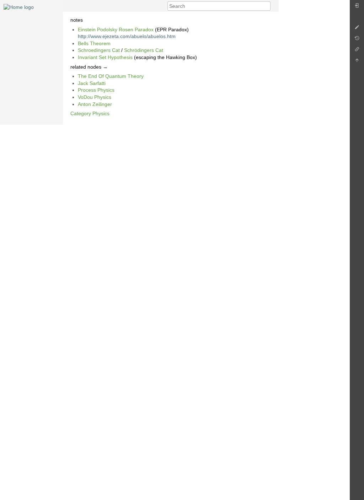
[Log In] (357, 7)
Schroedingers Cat (99, 50)
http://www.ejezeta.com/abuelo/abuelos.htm (127, 36)
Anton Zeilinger (95, 104)
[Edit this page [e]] (357, 28)
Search (266, 6)
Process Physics (96, 90)
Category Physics (89, 113)
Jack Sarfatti (92, 83)
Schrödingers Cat (143, 50)
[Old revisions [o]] (357, 40)
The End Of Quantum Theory (111, 76)
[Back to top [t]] (357, 62)
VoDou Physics (94, 97)
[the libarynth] (19, 7)
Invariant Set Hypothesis (105, 57)
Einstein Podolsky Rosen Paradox (116, 29)
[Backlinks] (357, 51)
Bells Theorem (94, 43)
